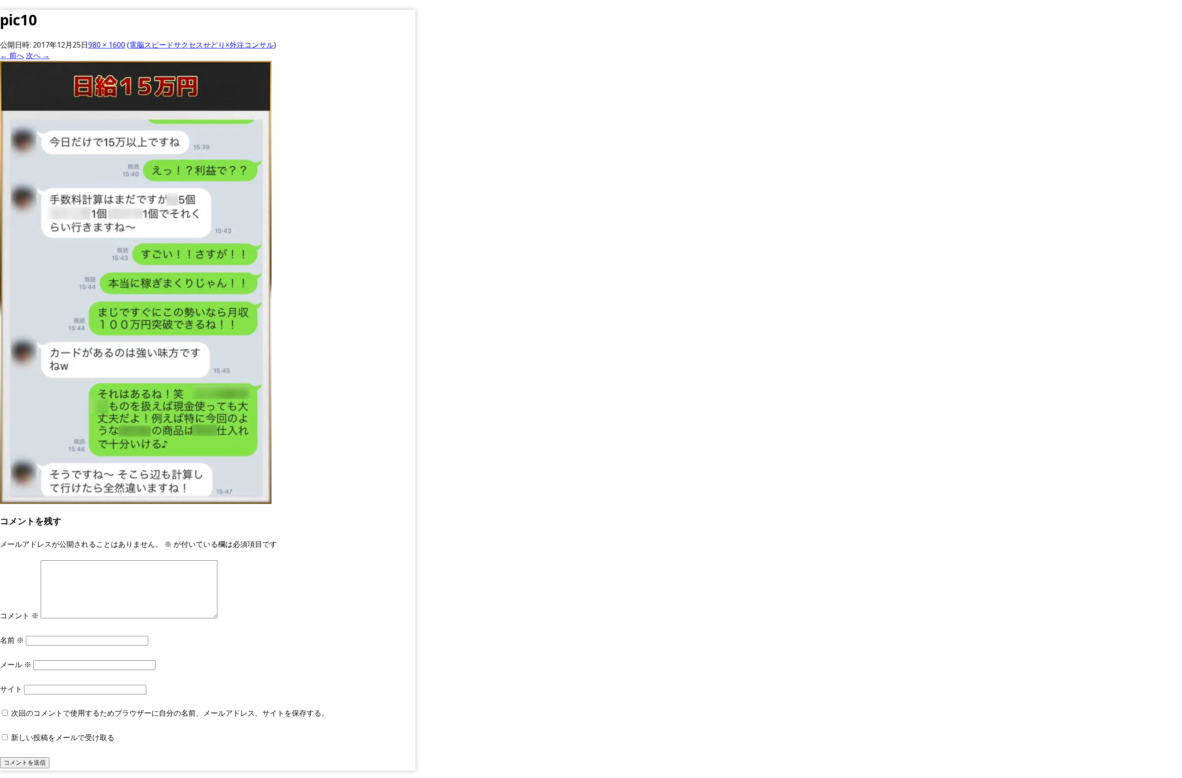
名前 (12, 640)
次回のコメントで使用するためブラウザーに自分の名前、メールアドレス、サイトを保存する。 (170, 713)
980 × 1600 (106, 45)
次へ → (38, 55)
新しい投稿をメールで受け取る (63, 737)
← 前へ (12, 55)
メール (15, 664)
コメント (19, 615)
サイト (11, 689)
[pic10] (135, 501)
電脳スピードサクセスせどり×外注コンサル (201, 45)
